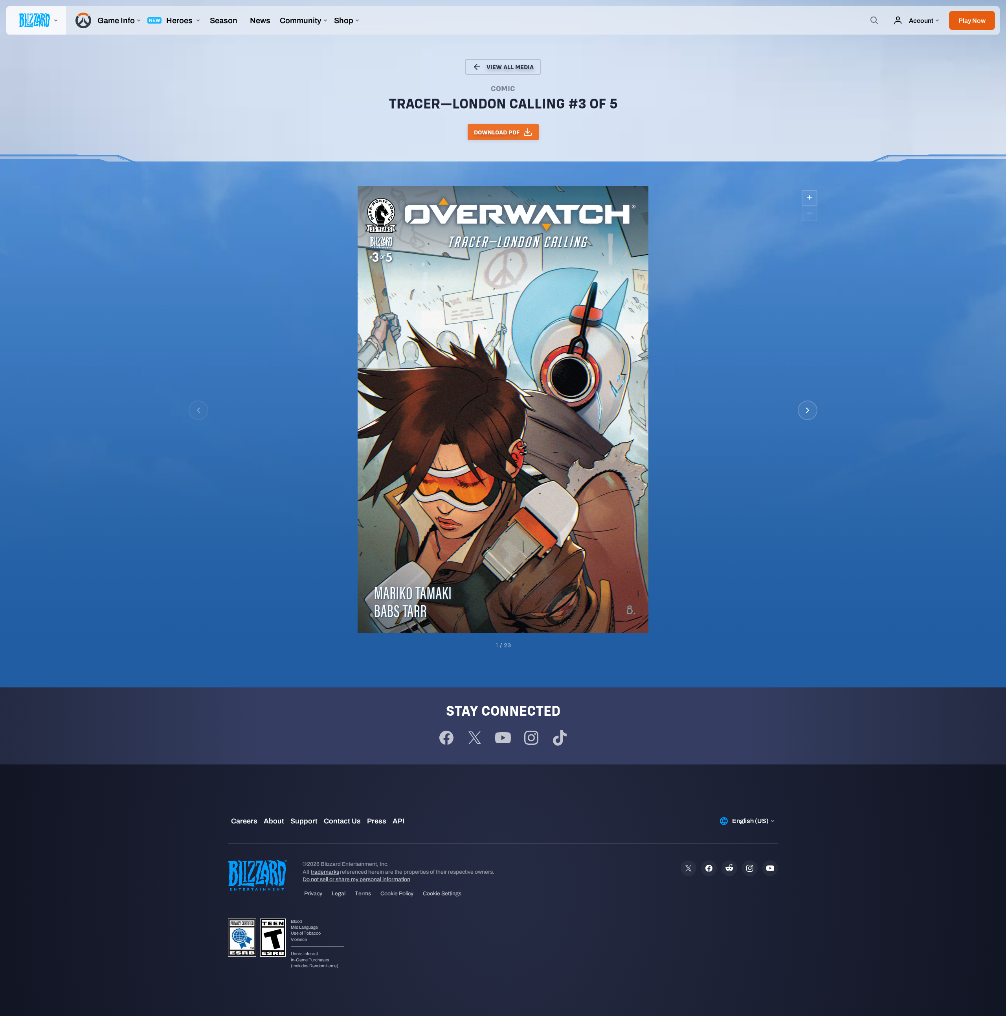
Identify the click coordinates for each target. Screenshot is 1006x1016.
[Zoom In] (809, 198)
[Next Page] (807, 410)
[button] (972, 20)
